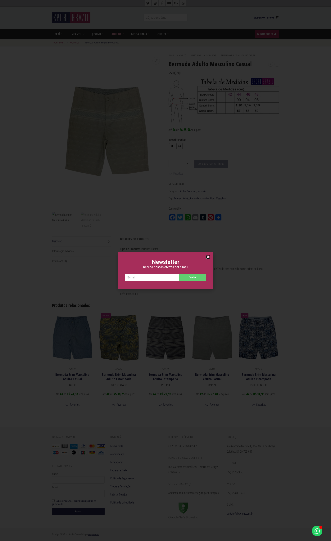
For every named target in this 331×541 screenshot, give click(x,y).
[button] (208, 256)
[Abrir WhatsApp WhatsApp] (317, 531)
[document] (165, 270)
